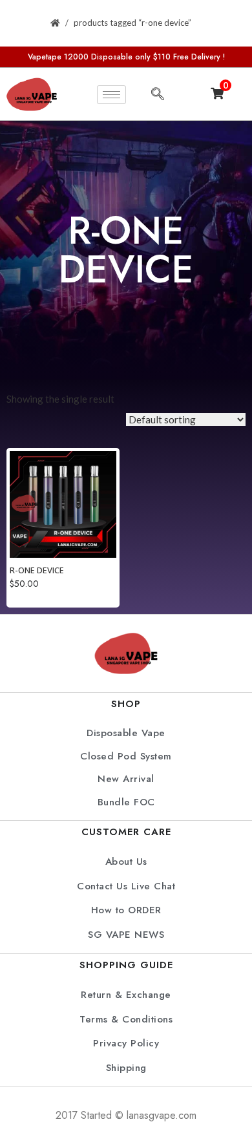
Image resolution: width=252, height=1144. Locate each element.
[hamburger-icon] (111, 94)
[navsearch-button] (158, 94)
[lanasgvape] (32, 94)
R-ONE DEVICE (37, 570)
